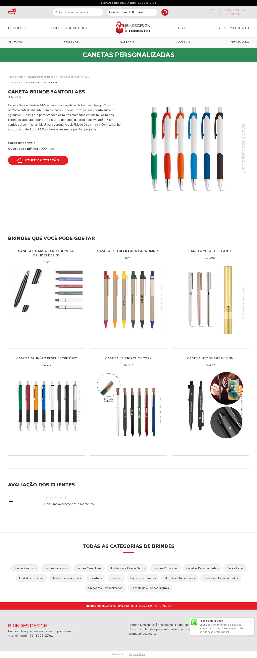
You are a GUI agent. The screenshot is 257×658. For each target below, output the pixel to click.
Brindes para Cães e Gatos (127, 568)
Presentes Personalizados (105, 588)
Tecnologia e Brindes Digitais (150, 588)
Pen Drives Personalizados (221, 578)
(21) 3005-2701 (146, 3)
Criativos (15, 42)
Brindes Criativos (25, 568)
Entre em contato (232, 28)
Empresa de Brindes (69, 28)
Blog (182, 28)
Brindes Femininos (56, 568)
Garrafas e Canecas (143, 578)
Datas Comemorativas (66, 578)
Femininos (71, 42)
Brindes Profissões (165, 568)
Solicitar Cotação (41, 160)
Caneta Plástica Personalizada (41, 82)
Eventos (116, 578)
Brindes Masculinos (88, 568)
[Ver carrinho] (11, 12)
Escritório (96, 578)
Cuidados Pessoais (31, 578)
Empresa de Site (137, 654)
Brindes (15, 28)
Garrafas (127, 42)
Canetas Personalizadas (41, 76)
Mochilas (183, 42)
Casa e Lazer (235, 568)
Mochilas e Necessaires (180, 578)
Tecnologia (240, 42)
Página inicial (15, 76)
